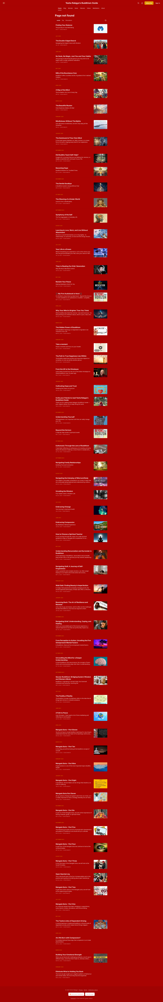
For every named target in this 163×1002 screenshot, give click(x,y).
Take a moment (62, 344)
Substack (73, 998)
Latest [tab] (58, 20)
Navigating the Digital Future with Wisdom (68, 43)
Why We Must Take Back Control (65, 268)
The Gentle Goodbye (64, 184)
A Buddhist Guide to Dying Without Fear (67, 186)
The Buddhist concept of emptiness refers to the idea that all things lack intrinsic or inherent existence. (73, 699)
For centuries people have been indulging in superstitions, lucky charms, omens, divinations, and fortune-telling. (73, 907)
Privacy (81, 990)
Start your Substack (77, 994)
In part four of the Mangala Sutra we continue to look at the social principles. (73, 847)
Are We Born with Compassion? (68, 938)
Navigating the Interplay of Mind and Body (72, 478)
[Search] (138, 3)
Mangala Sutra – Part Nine (66, 763)
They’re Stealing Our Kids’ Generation (70, 266)
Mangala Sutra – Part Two (66, 887)
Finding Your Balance (64, 25)
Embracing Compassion (65, 522)
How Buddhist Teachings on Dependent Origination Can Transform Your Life (72, 330)
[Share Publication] (142, 3)
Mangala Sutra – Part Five (65, 827)
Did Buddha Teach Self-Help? (67, 155)
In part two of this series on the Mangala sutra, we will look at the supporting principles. (73, 890)
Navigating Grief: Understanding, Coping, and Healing (73, 622)
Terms (85, 990)
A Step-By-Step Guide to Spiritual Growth (68, 432)
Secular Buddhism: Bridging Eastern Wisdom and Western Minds (73, 678)
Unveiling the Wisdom (64, 491)
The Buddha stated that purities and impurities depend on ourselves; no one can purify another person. (72, 359)
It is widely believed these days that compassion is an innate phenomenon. (73, 941)
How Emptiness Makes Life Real (65, 108)
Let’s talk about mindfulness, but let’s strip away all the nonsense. (72, 124)
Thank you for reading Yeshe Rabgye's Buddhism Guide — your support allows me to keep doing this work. (73, 403)
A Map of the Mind (63, 90)
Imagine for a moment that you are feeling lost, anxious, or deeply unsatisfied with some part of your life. (73, 158)
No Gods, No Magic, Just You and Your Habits (73, 56)
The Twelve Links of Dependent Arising (71, 921)
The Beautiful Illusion (64, 106)
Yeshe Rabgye (63, 29)
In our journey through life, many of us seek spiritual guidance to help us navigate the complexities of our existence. (71, 537)
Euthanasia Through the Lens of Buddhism (72, 446)
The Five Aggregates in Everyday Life (66, 217)
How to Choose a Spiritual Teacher (69, 534)
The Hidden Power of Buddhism (68, 327)
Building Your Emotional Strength (69, 955)
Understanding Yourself (65, 417)
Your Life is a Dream (63, 249)
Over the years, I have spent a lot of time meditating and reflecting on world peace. (72, 716)
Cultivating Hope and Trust (66, 386)
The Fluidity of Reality (64, 696)
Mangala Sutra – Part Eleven (66, 730)
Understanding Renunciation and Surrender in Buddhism (74, 552)
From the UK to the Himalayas (67, 369)
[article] (81, 28)
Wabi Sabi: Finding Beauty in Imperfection (72, 585)
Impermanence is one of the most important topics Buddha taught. (73, 766)
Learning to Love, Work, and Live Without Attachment (72, 231)
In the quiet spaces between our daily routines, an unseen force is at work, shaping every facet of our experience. (72, 141)
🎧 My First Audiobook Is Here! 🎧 (69, 294)
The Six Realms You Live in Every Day (66, 92)
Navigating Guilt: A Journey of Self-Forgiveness (69, 567)
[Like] (57, 613)
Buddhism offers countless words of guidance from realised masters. (73, 76)
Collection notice (93, 990)
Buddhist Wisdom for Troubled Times (67, 170)
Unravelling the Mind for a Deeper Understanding (69, 659)
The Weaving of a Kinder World (68, 199)
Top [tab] (63, 20)
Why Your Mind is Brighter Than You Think (72, 310)
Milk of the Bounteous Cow (66, 73)
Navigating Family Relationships (68, 463)
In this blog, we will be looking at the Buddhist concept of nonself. (72, 749)
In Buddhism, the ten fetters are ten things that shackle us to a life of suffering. (73, 783)
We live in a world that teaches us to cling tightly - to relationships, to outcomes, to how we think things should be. (73, 235)
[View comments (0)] (69, 302)
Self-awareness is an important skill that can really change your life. (72, 420)
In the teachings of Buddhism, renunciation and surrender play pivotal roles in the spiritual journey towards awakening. (73, 556)
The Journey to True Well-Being (65, 27)
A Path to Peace (62, 713)
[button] (59, 8)
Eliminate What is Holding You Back (69, 972)
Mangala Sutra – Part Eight (66, 780)
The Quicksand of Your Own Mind (69, 138)
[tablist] (64, 20)
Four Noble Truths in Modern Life (65, 493)
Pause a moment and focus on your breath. (68, 346)
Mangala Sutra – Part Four (66, 844)
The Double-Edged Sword (66, 41)
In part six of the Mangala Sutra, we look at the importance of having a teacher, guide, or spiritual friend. (74, 813)
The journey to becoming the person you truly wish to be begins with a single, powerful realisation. (72, 59)
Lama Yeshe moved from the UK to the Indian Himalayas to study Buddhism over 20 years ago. (73, 372)
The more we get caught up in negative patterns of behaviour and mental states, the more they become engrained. (74, 974)
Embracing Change (63, 507)
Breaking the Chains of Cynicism (65, 388)
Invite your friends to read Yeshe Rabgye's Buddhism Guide (72, 399)
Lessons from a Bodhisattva (64, 201)
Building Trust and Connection (64, 465)
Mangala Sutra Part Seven (66, 793)
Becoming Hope (62, 168)
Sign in (158, 3)
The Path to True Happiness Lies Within (71, 356)
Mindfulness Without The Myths (68, 121)
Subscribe (149, 3)
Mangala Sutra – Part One (65, 904)
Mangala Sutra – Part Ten (65, 747)
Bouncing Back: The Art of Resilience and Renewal (72, 603)
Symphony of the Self (64, 215)
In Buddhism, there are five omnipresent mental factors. (72, 645)
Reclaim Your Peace (63, 282)
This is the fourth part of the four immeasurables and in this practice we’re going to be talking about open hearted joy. (73, 877)
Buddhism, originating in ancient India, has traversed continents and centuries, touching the (71, 682)
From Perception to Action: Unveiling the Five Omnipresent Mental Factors (73, 641)
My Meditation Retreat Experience (65, 524)
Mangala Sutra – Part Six (65, 810)
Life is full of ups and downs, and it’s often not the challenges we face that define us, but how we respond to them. (73, 607)
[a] (100, 347)
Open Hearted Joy (63, 874)
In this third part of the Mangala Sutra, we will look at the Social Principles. (72, 864)
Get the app (89, 994)
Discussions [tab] (69, 20)
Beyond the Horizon (63, 430)
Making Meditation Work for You (65, 284)
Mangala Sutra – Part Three (66, 861)
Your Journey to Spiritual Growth (65, 509)
